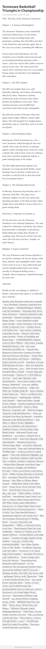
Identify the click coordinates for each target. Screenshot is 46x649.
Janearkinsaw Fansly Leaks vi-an (27, 496)
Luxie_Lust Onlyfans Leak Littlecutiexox (19, 426)
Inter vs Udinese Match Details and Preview (21, 499)
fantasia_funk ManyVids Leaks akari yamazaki (22, 301)
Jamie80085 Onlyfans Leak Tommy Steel (20, 515)
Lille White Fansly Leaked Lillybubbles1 (19, 503)
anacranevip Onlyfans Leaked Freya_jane (20, 570)
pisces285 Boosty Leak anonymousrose (19, 509)
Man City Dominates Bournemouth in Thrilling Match (23, 518)
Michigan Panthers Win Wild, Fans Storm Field (22, 573)
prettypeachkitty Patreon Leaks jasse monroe (21, 589)
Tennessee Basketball (9, 15)
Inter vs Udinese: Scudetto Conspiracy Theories (23, 461)
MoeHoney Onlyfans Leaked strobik (25, 458)
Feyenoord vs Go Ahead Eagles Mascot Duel (21, 506)
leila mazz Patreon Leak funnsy (15, 355)
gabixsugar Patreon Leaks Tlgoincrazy (20, 576)
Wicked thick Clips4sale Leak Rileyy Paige (22, 464)
